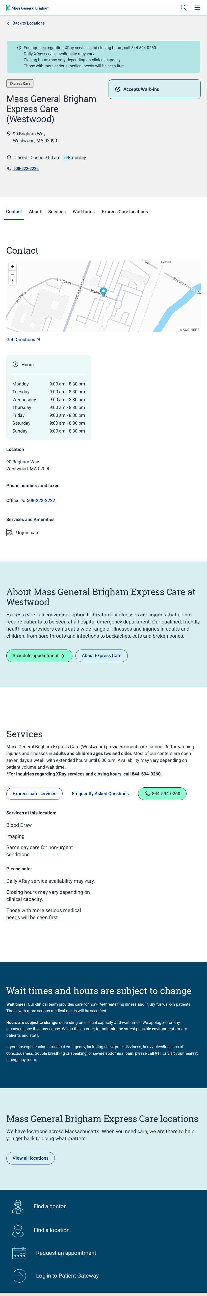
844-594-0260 (166, 793)
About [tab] (35, 211)
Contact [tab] (14, 211)
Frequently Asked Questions (100, 793)
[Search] (184, 8)
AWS (186, 329)
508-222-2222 (26, 168)
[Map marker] (103, 293)
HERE (195, 329)
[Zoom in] (12, 266)
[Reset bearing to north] (12, 281)
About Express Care (101, 655)
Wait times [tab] (84, 211)
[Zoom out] (12, 274)
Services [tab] (57, 211)
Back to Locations (29, 23)
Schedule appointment (36, 655)
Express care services (34, 793)
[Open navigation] (197, 7)
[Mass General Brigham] (27, 8)
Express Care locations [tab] (125, 211)
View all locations (30, 1158)
